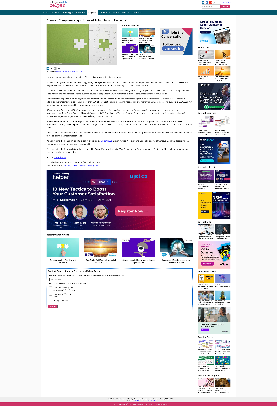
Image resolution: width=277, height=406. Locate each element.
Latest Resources (207, 112)
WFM (153, 401)
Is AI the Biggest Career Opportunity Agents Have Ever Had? (222, 63)
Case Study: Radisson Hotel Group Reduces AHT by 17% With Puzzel (222, 391)
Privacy (151, 404)
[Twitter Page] (214, 3)
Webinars (80, 12)
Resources (103, 12)
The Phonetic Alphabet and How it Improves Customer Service (222, 369)
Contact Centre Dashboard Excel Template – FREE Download (204, 369)
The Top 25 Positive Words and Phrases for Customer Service (206, 352)
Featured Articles (207, 271)
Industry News (61, 71)
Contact (157, 404)
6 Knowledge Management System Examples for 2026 (222, 237)
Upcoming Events (207, 167)
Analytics (147, 401)
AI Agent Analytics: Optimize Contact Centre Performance (205, 237)
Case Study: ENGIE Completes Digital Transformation (146, 40)
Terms (139, 404)
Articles (54, 12)
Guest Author (60, 157)
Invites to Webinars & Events (62, 295)
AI (143, 401)
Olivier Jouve (78, 71)
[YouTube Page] (210, 3)
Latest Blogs (204, 221)
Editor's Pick (204, 47)
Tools (115, 12)
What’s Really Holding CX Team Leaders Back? (204, 62)
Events (124, 12)
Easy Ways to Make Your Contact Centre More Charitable (205, 303)
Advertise (136, 12)
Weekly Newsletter (60, 300)
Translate (226, 2)
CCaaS (139, 401)
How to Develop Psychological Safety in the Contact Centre (205, 287)
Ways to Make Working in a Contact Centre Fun (222, 303)
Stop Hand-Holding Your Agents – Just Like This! (222, 79)
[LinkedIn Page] (203, 3)
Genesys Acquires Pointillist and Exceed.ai (128, 40)
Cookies (144, 404)
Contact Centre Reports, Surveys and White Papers (74, 271)
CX (135, 401)
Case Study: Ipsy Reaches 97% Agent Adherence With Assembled (205, 391)
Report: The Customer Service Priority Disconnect (205, 132)
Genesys (71, 71)
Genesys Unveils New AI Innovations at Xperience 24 (130, 56)
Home (45, 12)
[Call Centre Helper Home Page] (58, 8)
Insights (91, 12)
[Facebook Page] (207, 3)
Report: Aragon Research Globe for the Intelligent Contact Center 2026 (222, 133)
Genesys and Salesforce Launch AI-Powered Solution (146, 56)
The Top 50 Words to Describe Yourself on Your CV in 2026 (222, 352)
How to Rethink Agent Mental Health (222, 285)
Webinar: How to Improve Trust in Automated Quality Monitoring (222, 187)
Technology (66, 12)
